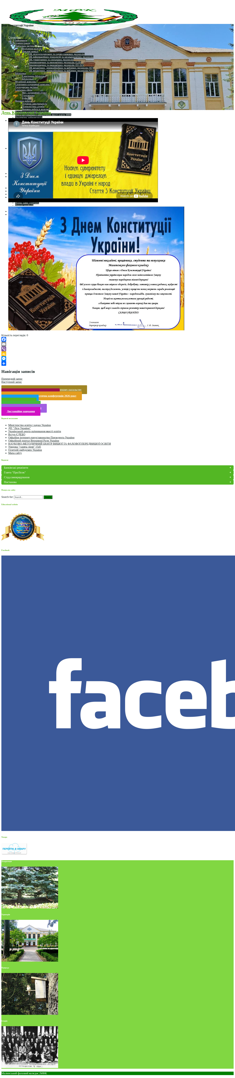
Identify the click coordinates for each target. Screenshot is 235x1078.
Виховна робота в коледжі (35, 109)
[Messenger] (117, 358)
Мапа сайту (15, 453)
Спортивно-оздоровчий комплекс (32, 84)
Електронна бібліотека (33, 76)
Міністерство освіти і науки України (29, 425)
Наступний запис (11, 381)
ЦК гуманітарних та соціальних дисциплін (51, 59)
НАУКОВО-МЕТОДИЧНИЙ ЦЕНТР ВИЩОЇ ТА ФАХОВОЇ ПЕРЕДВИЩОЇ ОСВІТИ (59, 443)
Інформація (21, 40)
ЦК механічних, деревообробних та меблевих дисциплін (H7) (61, 68)
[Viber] (117, 349)
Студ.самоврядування (16, 477)
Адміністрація (22, 43)
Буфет (25, 98)
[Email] (117, 344)
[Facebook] (117, 339)
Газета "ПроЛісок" (15, 472)
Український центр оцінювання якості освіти (34, 431)
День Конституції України (26, 112)
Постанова (10, 482)
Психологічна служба (33, 106)
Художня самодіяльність (34, 103)
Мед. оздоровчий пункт (34, 92)
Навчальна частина (25, 46)
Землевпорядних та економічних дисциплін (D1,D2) (56, 65)
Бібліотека (20, 73)
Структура (14, 37)
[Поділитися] (117, 363)
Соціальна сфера (23, 90)
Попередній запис (12, 378)
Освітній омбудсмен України (25, 449)
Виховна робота (23, 101)
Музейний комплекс (25, 81)
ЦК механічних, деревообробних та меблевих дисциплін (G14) (62, 70)
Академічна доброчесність (28, 117)
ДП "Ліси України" (19, 428)
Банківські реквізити (16, 467)
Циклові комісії (30, 51)
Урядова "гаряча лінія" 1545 (24, 446)
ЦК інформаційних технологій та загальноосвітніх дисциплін (61, 57)
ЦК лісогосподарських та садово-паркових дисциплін (57, 54)
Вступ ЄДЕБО (16, 434)
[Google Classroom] (117, 353)
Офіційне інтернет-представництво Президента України (41, 437)
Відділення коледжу (32, 48)
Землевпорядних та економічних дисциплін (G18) (55, 62)
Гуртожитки (28, 95)
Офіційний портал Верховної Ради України (33, 440)
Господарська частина (26, 87)
